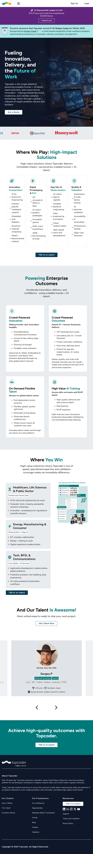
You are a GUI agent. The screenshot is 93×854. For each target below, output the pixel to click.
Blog (34, 822)
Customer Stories (8, 813)
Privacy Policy (68, 823)
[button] (18, 3)
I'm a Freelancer (38, 803)
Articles (35, 827)
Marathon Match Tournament (43, 813)
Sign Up (74, 3)
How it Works (7, 803)
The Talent (6, 808)
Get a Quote (13, 112)
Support (66, 814)
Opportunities (37, 808)
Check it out (47, 20)
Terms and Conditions (71, 818)
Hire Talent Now (46, 623)
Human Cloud (30, 31)
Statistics (35, 832)
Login (86, 3)
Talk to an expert (46, 254)
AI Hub (34, 817)
